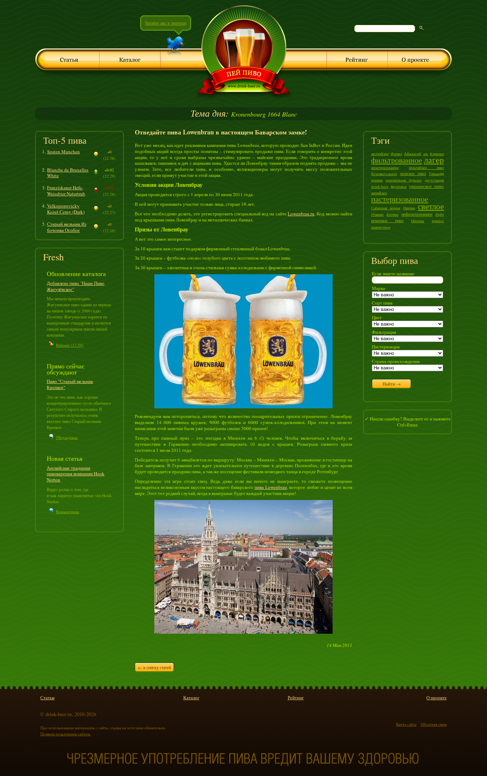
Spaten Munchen (63, 151)
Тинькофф (436, 173)
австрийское (380, 153)
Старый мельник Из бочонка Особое (66, 227)
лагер (434, 159)
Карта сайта (406, 724)
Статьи (47, 697)
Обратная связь (434, 724)
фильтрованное (396, 160)
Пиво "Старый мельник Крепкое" (70, 384)
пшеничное (380, 227)
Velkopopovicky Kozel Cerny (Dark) (65, 209)
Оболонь (417, 220)
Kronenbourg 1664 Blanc (243, 114)
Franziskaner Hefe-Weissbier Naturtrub (66, 190)
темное (438, 220)
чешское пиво (413, 173)
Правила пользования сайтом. (65, 733)
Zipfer (439, 214)
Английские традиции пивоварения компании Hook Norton (75, 474)
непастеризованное (385, 167)
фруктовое (398, 186)
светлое (431, 206)
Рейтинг (296, 697)
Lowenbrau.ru (301, 213)
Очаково (377, 214)
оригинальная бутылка (404, 180)
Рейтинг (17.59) (69, 345)
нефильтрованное (416, 214)
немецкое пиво (387, 220)
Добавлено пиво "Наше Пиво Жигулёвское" (75, 286)
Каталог (191, 697)
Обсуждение (67, 437)
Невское (409, 207)
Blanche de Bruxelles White (67, 173)
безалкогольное (384, 173)
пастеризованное (399, 199)
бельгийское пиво (426, 167)
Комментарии (67, 511)
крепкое (377, 180)
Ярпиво (396, 153)
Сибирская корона (385, 207)
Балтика (392, 214)
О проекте (436, 697)
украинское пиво (426, 186)
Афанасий (412, 153)
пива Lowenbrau (271, 487)
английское (379, 192)
